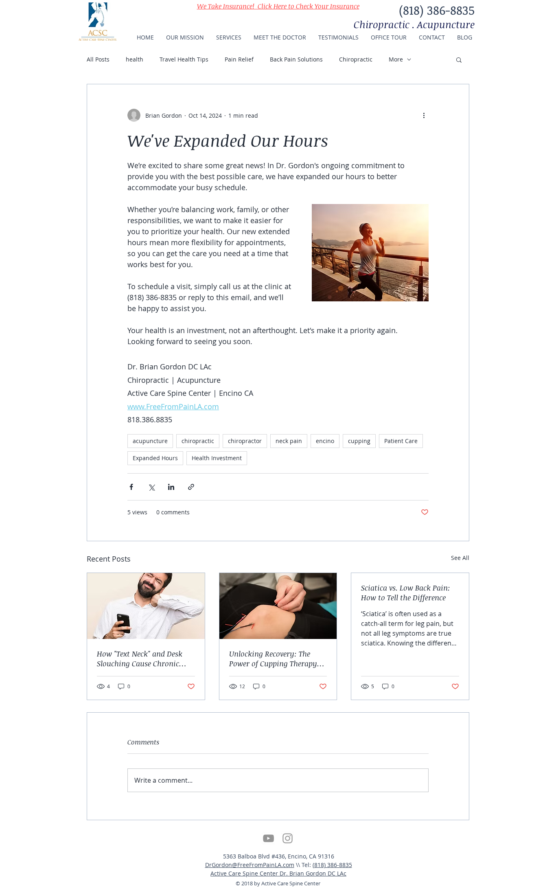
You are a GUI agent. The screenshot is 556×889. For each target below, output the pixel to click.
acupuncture (150, 441)
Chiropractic (355, 59)
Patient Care (401, 441)
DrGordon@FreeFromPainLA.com (249, 865)
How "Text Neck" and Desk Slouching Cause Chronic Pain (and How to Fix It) (139, 658)
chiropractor (245, 441)
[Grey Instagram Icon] (287, 838)
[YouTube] (268, 838)
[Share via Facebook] (131, 487)
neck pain (289, 441)
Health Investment (217, 458)
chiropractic (198, 441)
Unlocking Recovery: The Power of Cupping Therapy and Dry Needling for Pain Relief (273, 658)
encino (325, 441)
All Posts (98, 59)
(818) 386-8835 (332, 865)
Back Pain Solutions (296, 59)
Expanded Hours (155, 458)
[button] (459, 59)
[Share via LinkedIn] (171, 487)
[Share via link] (191, 487)
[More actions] (424, 115)
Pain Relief (239, 59)
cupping (359, 441)
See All (460, 558)
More (396, 59)
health (134, 59)
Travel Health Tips (184, 59)
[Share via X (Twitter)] (151, 487)
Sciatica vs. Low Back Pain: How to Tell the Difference (405, 592)
